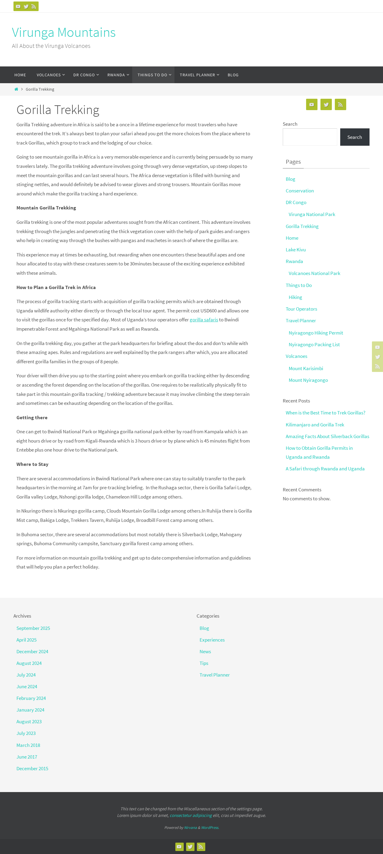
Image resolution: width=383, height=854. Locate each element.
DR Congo (296, 202)
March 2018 (28, 745)
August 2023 (29, 721)
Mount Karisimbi (306, 368)
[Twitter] (26, 6)
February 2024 (31, 698)
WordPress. (210, 827)
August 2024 (29, 663)
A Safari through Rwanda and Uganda (325, 468)
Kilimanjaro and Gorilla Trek (315, 424)
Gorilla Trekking (302, 226)
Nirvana (190, 827)
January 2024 (30, 709)
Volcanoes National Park (314, 273)
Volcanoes (296, 356)
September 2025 (33, 628)
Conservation (300, 190)
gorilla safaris (204, 319)
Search (290, 124)
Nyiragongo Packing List (314, 344)
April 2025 (26, 639)
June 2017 (26, 756)
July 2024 (26, 674)
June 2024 (26, 686)
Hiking (295, 297)
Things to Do (299, 285)
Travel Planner (301, 320)
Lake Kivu (296, 249)
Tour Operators (301, 309)
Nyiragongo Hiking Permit (316, 332)
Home (292, 238)
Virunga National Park (312, 214)
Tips (204, 663)
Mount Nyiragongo (308, 380)
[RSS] (34, 6)
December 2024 (32, 651)
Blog (290, 179)
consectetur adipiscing (191, 815)
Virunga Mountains (64, 32)
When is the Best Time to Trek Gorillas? (325, 412)
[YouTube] (18, 6)
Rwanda (294, 261)
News (205, 651)
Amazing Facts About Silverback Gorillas (327, 436)
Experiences (212, 639)
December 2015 (32, 768)
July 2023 (26, 733)
